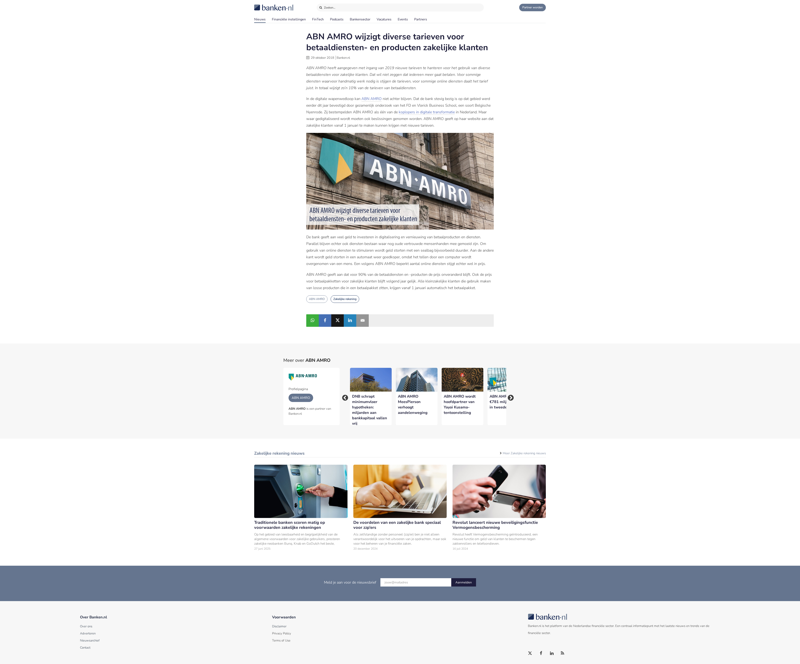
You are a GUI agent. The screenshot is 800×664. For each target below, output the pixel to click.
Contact (85, 647)
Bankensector (360, 19)
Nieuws (260, 19)
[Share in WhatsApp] (312, 320)
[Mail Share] (362, 320)
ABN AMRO (371, 98)
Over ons (86, 626)
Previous (344, 396)
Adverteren (88, 633)
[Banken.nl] (263, 5)
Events (403, 19)
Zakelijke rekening (344, 299)
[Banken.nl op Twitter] (530, 653)
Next (509, 396)
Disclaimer (279, 626)
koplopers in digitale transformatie (427, 112)
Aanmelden (463, 582)
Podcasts (337, 19)
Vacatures (384, 19)
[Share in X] (337, 320)
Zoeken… (329, 8)
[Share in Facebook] (325, 320)
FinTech (318, 19)
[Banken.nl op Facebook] (541, 653)
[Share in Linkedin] (350, 320)
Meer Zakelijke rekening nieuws (524, 453)
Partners (420, 19)
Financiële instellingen (289, 19)
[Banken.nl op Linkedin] (552, 653)
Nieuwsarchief (90, 640)
